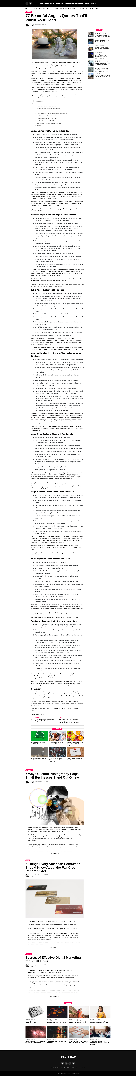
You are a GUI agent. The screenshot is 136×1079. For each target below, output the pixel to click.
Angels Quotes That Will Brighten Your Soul (46, 106)
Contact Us (99, 8)
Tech (87, 8)
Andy (32, 25)
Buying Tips (80, 8)
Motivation (63, 8)
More (91, 8)
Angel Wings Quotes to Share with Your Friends (47, 115)
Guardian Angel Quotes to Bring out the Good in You (48, 108)
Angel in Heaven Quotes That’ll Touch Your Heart (48, 118)
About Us (74, 1067)
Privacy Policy (55, 1067)
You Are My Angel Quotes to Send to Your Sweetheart (49, 123)
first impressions (46, 827)
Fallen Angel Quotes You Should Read (45, 111)
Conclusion (39, 125)
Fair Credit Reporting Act (72, 935)
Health (56, 8)
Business (41, 8)
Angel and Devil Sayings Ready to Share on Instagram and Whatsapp (52, 113)
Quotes (42, 714)
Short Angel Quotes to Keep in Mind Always (46, 120)
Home (35, 8)
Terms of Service (65, 1067)
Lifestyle (48, 8)
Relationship (72, 8)
